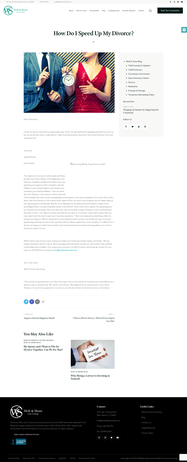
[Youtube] (182, 2)
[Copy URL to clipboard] (43, 301)
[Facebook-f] (170, 2)
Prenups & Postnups (136, 90)
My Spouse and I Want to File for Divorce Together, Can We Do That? (43, 348)
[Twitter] (178, 2)
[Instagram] (174, 2)
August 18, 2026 (128, 107)
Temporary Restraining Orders (141, 95)
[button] (184, 30)
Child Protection (135, 70)
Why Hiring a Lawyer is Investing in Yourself (90, 377)
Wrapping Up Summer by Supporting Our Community (141, 111)
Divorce (50, 340)
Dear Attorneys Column (35, 340)
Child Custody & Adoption (139, 66)
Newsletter (133, 86)
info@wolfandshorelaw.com (65, 250)
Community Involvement (139, 74)
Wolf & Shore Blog (32, 342)
